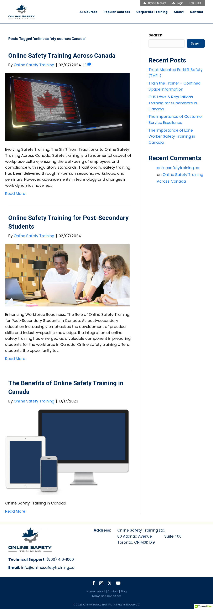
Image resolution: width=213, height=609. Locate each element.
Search (155, 35)
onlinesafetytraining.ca (178, 167)
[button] (93, 583)
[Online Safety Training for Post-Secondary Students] (67, 275)
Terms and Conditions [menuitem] (106, 596)
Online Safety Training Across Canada (61, 55)
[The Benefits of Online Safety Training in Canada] (67, 452)
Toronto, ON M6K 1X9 (136, 542)
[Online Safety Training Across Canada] (67, 107)
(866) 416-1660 (60, 559)
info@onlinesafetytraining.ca (47, 567)
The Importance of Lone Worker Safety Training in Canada (172, 136)
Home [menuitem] (91, 591)
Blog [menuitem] (124, 591)
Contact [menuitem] (113, 591)
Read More (15, 193)
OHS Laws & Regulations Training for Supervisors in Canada (173, 103)
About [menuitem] (101, 591)
